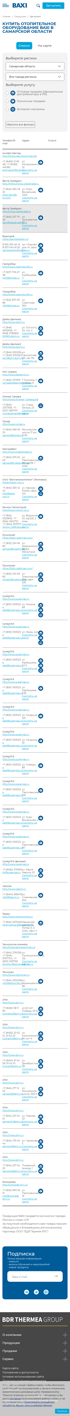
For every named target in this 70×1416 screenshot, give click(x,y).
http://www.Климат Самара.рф (20, 399)
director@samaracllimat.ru (17, 964)
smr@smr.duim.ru (12, 358)
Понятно (62, 1411)
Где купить (53, 5)
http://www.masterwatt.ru (17, 451)
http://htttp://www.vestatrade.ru (20, 183)
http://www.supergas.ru (15, 599)
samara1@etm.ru (12, 1146)
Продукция (20, 16)
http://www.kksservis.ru (15, 374)
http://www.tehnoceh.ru (15, 975)
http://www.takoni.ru (14, 889)
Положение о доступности (20, 1372)
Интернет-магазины (31, 109)
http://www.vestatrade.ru (16, 211)
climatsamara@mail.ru (15, 413)
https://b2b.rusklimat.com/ (17, 537)
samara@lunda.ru (12, 435)
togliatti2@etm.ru (12, 1013)
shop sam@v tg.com (9, 196)
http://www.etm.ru (12, 1002)
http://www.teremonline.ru (17, 916)
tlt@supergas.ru (11, 872)
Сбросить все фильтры (20, 124)
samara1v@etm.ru (12, 1121)
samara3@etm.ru (12, 1093)
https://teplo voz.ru (13, 482)
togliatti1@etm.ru (12, 1038)
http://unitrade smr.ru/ (15, 1184)
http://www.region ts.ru (15, 510)
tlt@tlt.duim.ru (10, 336)
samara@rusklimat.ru (14, 549)
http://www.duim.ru (13, 322)
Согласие (15, 1398)
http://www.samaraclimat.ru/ (18, 947)
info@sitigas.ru (11, 278)
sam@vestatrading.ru (14, 222)
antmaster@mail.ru (13, 170)
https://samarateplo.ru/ (15, 239)
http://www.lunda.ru (13, 424)
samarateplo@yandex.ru (16, 250)
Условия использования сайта (23, 1376)
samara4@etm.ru (12, 1171)
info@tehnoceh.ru (12, 983)
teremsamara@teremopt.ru (18, 925)
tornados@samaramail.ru (16, 382)
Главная (6, 16)
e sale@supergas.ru (12, 609)
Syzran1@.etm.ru (11, 1066)
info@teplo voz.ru (8, 495)
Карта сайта (10, 1368)
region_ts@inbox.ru (13, 527)
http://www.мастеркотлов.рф (19, 156)
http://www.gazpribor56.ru (17, 266)
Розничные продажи (31, 101)
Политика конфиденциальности (24, 1381)
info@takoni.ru (10, 897)
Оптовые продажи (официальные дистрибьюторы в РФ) (40, 93)
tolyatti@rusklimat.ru (14, 579)
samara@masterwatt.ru (15, 463)
